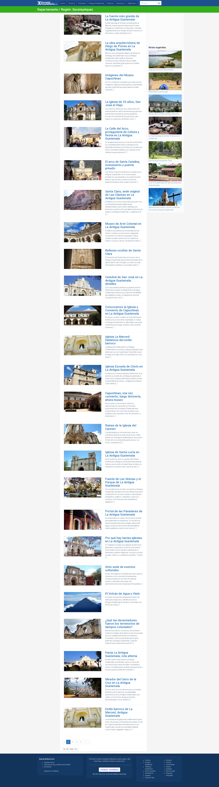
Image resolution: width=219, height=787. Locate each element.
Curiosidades (170, 764)
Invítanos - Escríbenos (109, 770)
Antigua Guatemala (96, 3)
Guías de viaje (149, 778)
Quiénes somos (49, 762)
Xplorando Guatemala (105, 774)
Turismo (71, 3)
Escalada (169, 769)
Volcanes (82, 3)
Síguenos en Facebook (51, 771)
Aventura (119, 3)
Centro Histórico (150, 771)
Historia (110, 3)
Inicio (63, 3)
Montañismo (149, 773)
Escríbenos (47, 767)
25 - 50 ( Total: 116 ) (70, 749)
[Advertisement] (47, 51)
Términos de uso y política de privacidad (57, 764)
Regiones (131, 3)
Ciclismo (169, 760)
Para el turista (170, 771)
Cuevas (168, 767)
